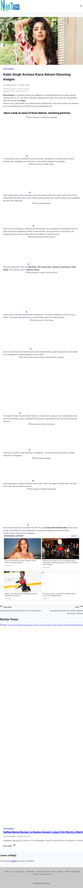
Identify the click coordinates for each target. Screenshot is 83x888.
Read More (9, 846)
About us (8, 872)
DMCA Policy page (72, 872)
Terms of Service (43, 872)
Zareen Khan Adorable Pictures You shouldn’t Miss (20, 609)
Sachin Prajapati (10, 836)
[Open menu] (81, 6)
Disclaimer (30, 872)
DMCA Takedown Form (42, 874)
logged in (14, 861)
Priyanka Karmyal (11, 85)
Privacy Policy (57, 872)
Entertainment (8, 69)
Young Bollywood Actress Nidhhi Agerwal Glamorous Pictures (66, 610)
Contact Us (19, 872)
